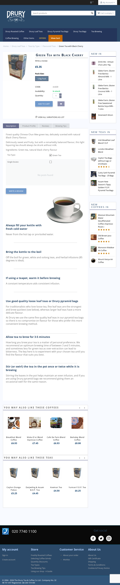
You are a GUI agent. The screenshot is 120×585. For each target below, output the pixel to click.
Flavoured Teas (49, 46)
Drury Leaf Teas (36, 31)
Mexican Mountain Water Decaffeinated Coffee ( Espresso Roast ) (106, 221)
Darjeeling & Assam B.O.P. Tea (14, 488)
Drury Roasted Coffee (14, 31)
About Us (92, 555)
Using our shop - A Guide (41, 571)
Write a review (41, 60)
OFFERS (42, 38)
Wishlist (66, 559)
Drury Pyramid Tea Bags (58, 31)
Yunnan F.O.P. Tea (56, 487)
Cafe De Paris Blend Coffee (56, 438)
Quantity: (39, 95)
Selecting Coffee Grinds (41, 558)
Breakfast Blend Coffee (14, 438)
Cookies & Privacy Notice (99, 568)
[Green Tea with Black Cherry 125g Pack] (17, 66)
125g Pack (41, 78)
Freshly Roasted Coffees (41, 555)
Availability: (40, 91)
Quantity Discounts (39, 561)
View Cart (55, 38)
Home (6, 46)
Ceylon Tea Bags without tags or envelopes (105, 161)
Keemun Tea (35, 487)
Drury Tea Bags (79, 31)
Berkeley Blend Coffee (77, 438)
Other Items (29, 38)
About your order (70, 555)
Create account (8, 559)
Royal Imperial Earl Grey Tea (77, 488)
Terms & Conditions (96, 565)
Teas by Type (34, 46)
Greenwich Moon (105, 115)
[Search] (92, 13)
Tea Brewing (96, 31)
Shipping (92, 561)
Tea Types (35, 565)
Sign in (5, 555)
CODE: (38, 86)
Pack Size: (39, 73)
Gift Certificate (94, 558)
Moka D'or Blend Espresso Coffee (35, 438)
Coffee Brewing (12, 38)
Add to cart (44, 104)
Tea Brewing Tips (38, 568)
